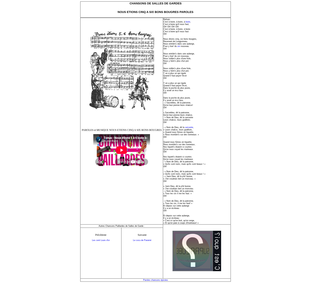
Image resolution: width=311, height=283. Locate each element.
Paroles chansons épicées (155, 280)
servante (189, 127)
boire (188, 22)
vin (178, 46)
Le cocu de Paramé (142, 240)
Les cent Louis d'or (101, 240)
